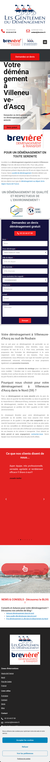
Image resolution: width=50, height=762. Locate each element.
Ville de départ (7, 258)
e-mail (4, 294)
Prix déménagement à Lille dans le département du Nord (27, 619)
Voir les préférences (25, 753)
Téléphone (6, 285)
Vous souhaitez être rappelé (13, 276)
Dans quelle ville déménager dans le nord (21, 616)
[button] (45, 42)
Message (5, 304)
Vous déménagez (9, 249)
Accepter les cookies (25, 740)
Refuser (25, 747)
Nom (4, 239)
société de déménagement (22, 173)
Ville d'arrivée (7, 267)
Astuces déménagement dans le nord (20, 613)
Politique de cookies (23, 759)
